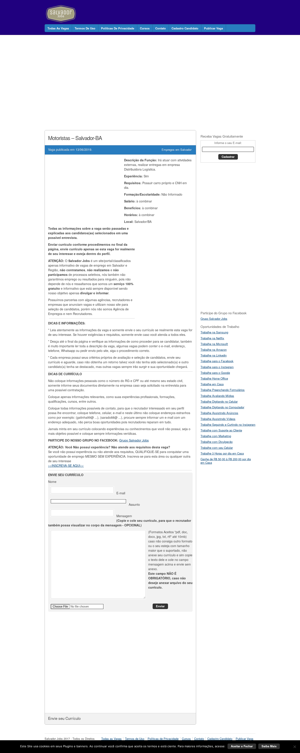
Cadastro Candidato (185, 28)
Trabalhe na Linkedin (214, 355)
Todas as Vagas (58, 28)
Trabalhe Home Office (214, 378)
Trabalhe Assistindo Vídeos (218, 419)
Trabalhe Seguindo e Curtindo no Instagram (228, 424)
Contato (160, 28)
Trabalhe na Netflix (212, 338)
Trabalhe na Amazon (214, 349)
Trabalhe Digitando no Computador (222, 407)
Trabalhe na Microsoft (214, 344)
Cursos (145, 28)
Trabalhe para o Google (215, 373)
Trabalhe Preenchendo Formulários (223, 390)
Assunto (134, 504)
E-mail (120, 493)
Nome (52, 481)
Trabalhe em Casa (212, 384)
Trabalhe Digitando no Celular (219, 401)
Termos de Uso (85, 28)
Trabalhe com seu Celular (217, 448)
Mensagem (119, 520)
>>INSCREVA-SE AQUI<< (66, 465)
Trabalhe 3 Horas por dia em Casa (222, 453)
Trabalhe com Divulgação (217, 442)
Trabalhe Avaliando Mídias (217, 396)
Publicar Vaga (213, 28)
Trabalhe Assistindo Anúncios (219, 413)
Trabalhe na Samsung (214, 332)
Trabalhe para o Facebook (217, 361)
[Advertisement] (124, 78)
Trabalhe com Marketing (216, 436)
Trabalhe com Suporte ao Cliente (221, 430)
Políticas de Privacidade (117, 28)
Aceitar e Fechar (242, 746)
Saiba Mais (269, 746)
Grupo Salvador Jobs (134, 440)
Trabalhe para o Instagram (217, 367)
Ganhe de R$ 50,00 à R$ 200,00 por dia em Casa (226, 461)
